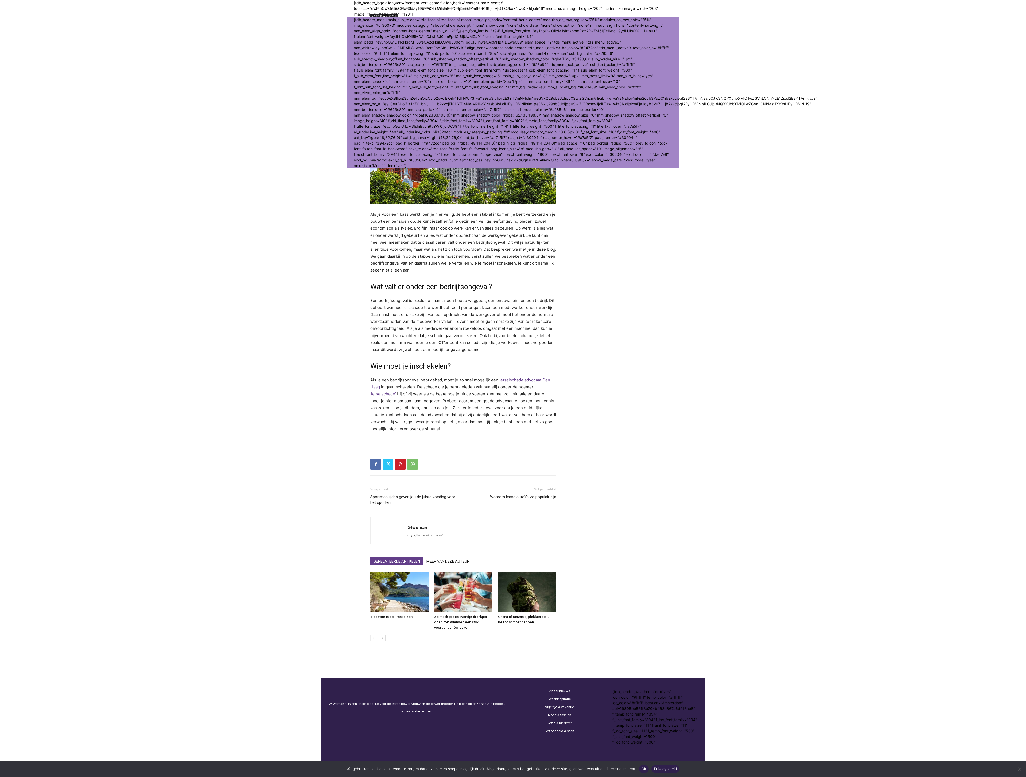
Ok (644, 769)
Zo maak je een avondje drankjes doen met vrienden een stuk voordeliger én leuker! (460, 622)
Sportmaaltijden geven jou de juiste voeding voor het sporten (412, 499)
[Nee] (1019, 769)
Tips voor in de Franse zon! (392, 617)
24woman (417, 527)
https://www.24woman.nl (425, 535)
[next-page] (382, 638)
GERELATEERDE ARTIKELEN (397, 561)
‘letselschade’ (383, 393)
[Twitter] (388, 464)
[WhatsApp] (412, 464)
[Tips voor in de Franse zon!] (399, 592)
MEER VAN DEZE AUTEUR (447, 561)
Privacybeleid (665, 769)
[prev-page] (373, 638)
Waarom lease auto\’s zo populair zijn (523, 496)
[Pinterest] (400, 464)
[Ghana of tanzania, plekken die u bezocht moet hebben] (527, 592)
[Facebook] (375, 464)
